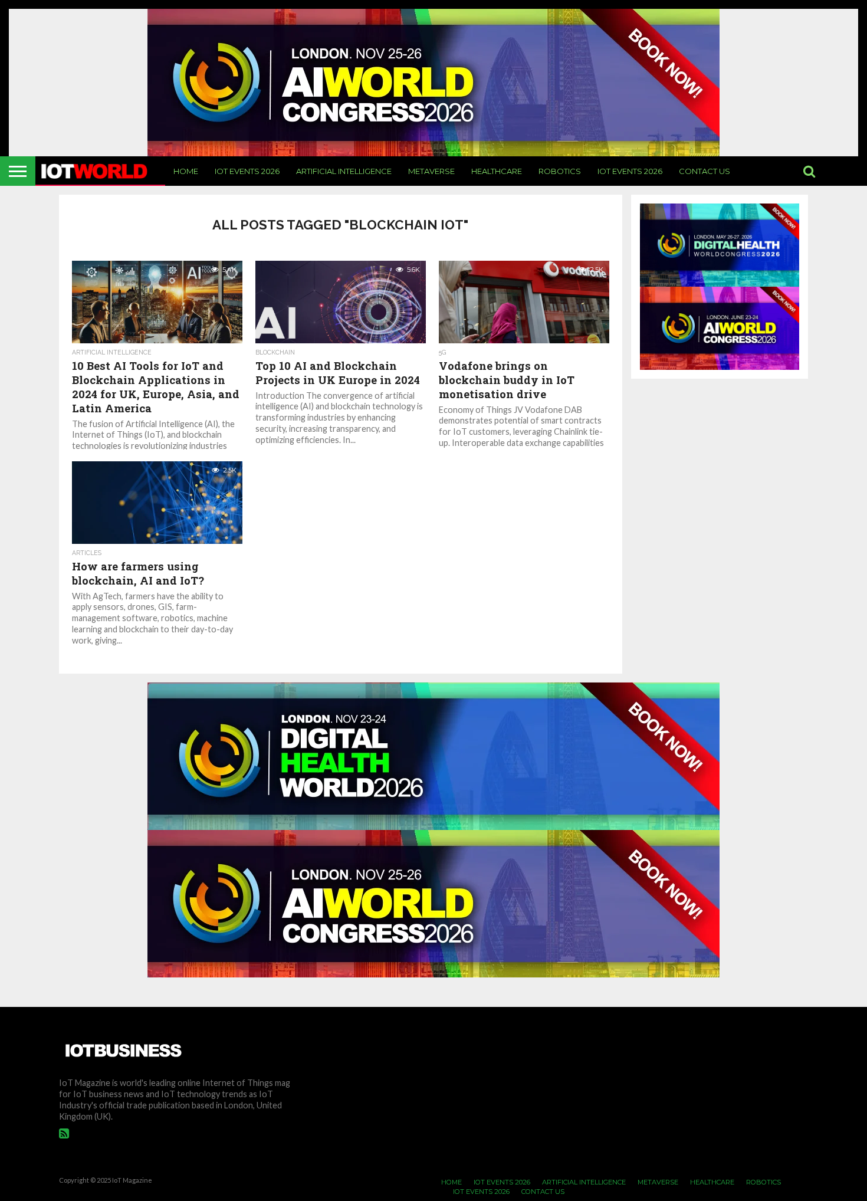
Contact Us (704, 171)
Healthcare (496, 171)
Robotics (559, 171)
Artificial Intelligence (344, 171)
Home (185, 171)
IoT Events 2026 (247, 171)
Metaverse (431, 171)
